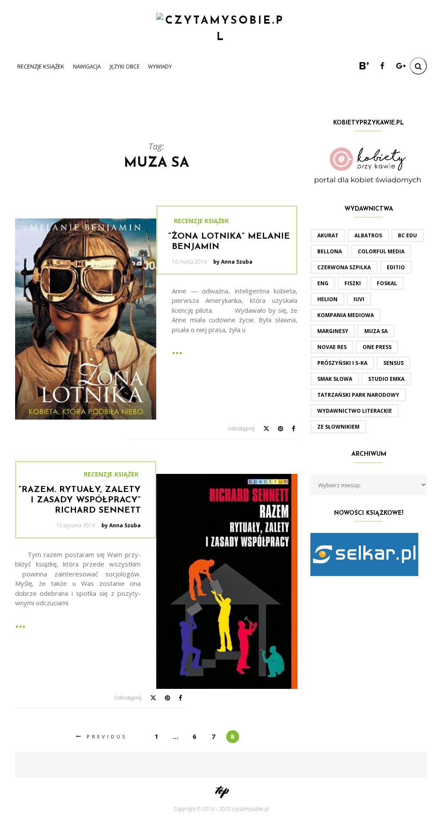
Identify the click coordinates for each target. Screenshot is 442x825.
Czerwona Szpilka (344, 267)
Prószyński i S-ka (342, 363)
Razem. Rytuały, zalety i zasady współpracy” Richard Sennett (81, 500)
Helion (327, 299)
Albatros (368, 235)
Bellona (329, 251)
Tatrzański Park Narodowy (358, 394)
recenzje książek (40, 66)
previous (107, 736)
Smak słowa (334, 379)
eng (322, 283)
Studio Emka (386, 379)
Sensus (393, 363)
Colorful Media (381, 251)
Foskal (387, 283)
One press (377, 347)
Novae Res (332, 347)
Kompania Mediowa (345, 315)
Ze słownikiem (338, 426)
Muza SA (376, 331)
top (221, 789)
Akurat (327, 235)
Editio (396, 267)
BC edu (407, 235)
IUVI (359, 299)
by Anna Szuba (233, 261)
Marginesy (332, 331)
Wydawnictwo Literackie (354, 410)
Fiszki (352, 283)
